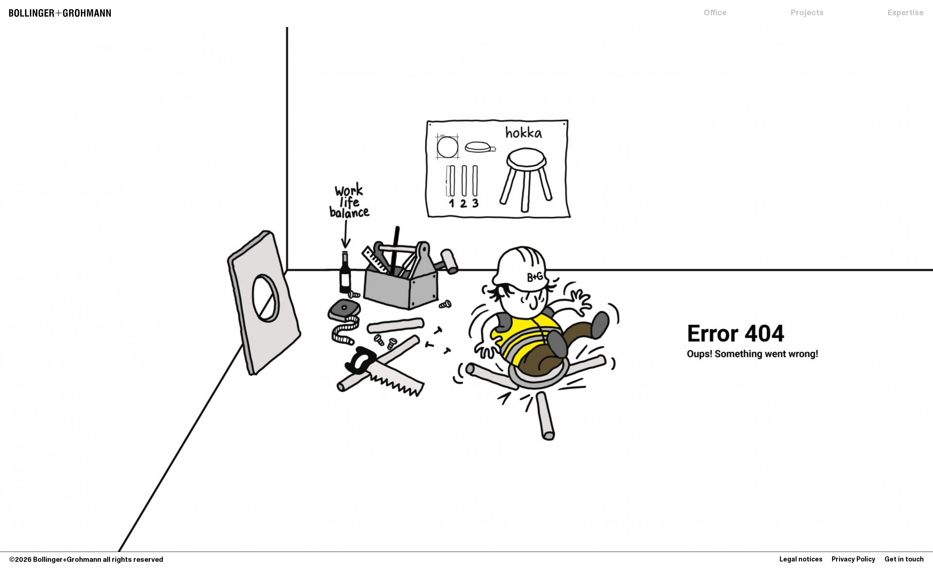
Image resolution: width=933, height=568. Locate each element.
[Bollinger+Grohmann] (60, 13)
